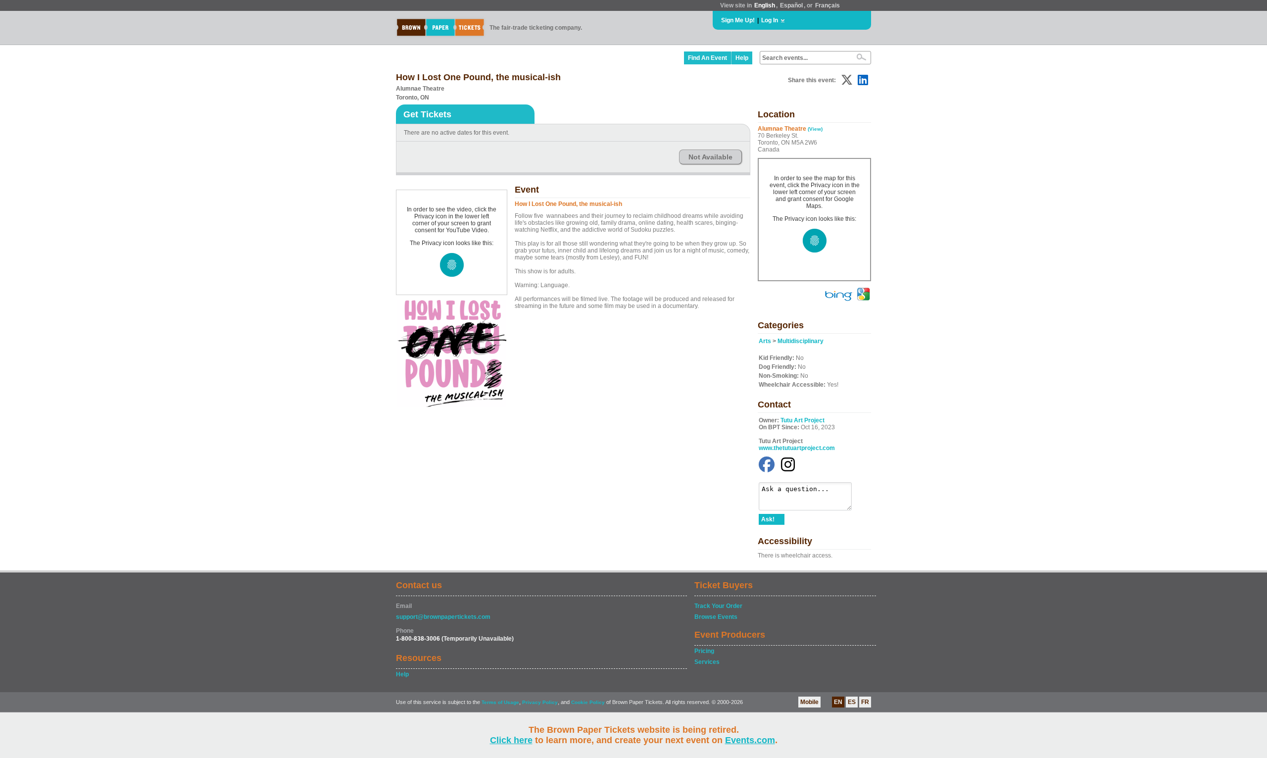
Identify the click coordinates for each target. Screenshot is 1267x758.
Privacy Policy (540, 702)
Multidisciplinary (801, 341)
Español (791, 5)
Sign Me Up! (738, 20)
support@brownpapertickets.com (443, 616)
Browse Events (715, 616)
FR (865, 702)
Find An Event (707, 57)
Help (741, 57)
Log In (769, 20)
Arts (765, 341)
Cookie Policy (588, 702)
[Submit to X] (846, 80)
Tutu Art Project (802, 420)
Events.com (750, 740)
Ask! (768, 519)
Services (707, 661)
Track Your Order (718, 606)
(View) (815, 129)
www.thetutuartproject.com (797, 448)
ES (852, 702)
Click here (511, 740)
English (764, 5)
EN (838, 702)
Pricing (704, 651)
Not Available (710, 157)
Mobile (809, 702)
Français (827, 5)
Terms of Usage (500, 702)
